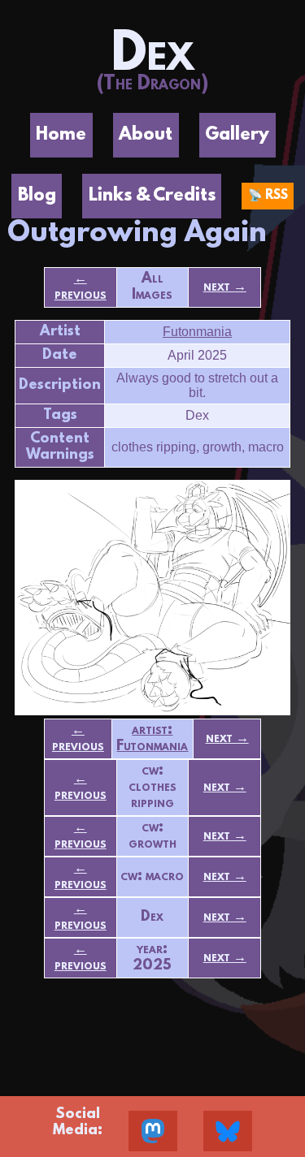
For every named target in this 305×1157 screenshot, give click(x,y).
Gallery (237, 135)
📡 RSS (268, 195)
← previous (80, 287)
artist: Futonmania (152, 739)
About (145, 135)
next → (224, 287)
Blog (37, 196)
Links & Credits (152, 196)
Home (61, 135)
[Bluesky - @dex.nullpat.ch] (227, 1131)
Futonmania (197, 332)
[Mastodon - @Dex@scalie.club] (153, 1131)
